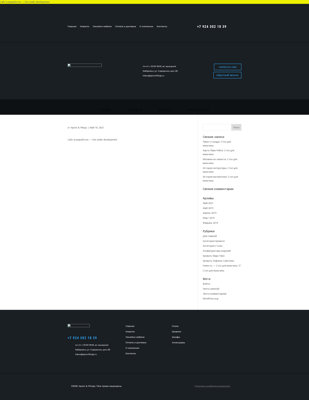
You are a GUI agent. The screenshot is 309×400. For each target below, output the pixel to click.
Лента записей (211, 288)
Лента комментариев (214, 293)
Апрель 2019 (209, 212)
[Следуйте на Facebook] (232, 26)
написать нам (227, 67)
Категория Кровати (214, 241)
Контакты (162, 26)
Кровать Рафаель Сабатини (218, 260)
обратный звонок (227, 75)
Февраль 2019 (210, 222)
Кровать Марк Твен (214, 255)
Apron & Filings (79, 127)
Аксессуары (198, 110)
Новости (84, 26)
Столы (105, 110)
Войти (206, 283)
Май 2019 (208, 208)
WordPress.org (210, 298)
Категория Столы (212, 245)
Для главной (210, 236)
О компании (146, 26)
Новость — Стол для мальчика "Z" (222, 265)
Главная (72, 26)
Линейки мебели (102, 26)
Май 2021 (208, 203)
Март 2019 (209, 217)
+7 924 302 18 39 (82, 338)
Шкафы (165, 110)
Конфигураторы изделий (217, 250)
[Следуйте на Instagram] (238, 26)
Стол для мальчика (213, 270)
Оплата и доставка (125, 26)
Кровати (134, 110)
